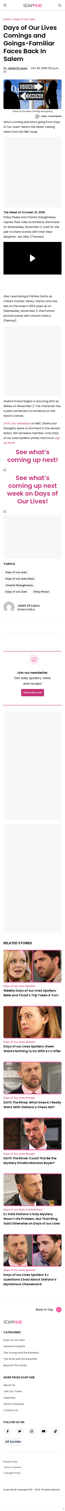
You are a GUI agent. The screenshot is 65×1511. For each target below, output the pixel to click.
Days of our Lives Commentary (22, 1209)
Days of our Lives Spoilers (19, 986)
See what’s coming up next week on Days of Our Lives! (32, 489)
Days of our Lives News (20, 578)
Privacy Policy (10, 1461)
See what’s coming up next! (32, 456)
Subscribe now (32, 692)
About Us (9, 1385)
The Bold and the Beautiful (20, 1359)
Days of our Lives (16, 572)
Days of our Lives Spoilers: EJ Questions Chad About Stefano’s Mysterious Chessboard (29, 1279)
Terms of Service (12, 1467)
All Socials (13, 1441)
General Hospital (14, 1346)
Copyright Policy (12, 1472)
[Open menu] (5, 5)
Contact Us (10, 1410)
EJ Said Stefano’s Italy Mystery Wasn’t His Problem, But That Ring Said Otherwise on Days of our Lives (31, 1219)
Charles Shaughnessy (19, 585)
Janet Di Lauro (17, 68)
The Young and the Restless (21, 1352)
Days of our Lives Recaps (19, 1097)
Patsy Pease (41, 591)
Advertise (9, 1397)
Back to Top (44, 1310)
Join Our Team (12, 1391)
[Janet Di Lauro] (10, 607)
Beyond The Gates (15, 1365)
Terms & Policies (13, 1404)
